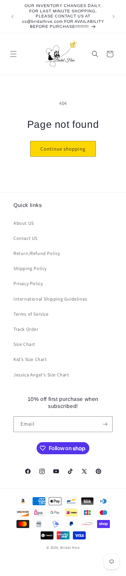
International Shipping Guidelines (50, 299)
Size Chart (24, 344)
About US (23, 223)
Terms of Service (31, 314)
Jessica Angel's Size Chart (41, 375)
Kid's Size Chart (30, 359)
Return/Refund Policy (36, 253)
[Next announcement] (113, 16)
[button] (13, 54)
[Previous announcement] (12, 16)
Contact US (25, 238)
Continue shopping (63, 149)
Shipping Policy (30, 268)
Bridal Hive (70, 547)
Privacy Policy (28, 283)
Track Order (26, 329)
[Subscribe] (104, 424)
